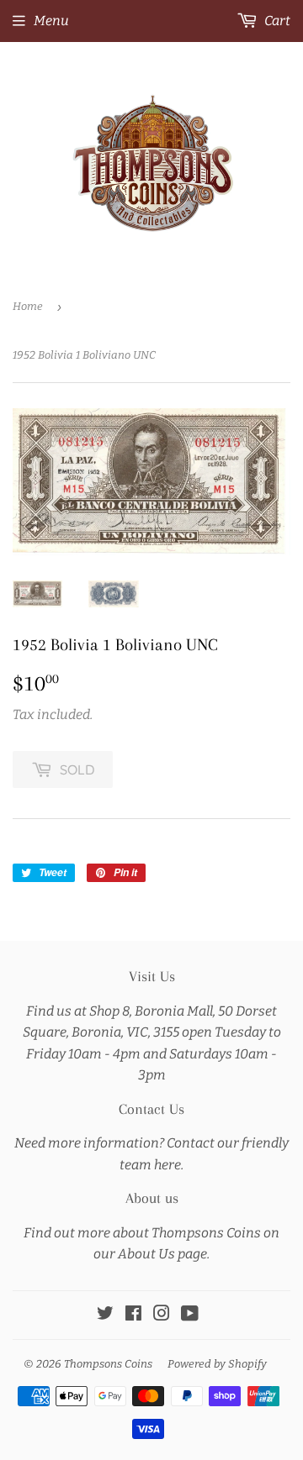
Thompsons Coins (108, 1364)
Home (28, 306)
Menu (51, 21)
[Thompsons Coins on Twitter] (105, 1315)
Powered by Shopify (217, 1364)
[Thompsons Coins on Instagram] (161, 1315)
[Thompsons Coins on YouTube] (190, 1315)
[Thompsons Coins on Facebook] (133, 1315)
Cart (276, 21)
